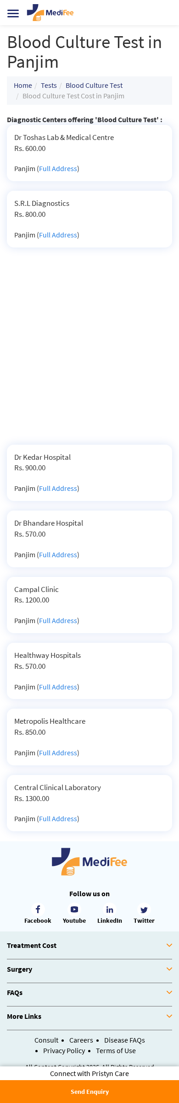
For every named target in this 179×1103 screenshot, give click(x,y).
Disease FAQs (124, 1039)
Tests (49, 85)
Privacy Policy (64, 1050)
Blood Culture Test (94, 85)
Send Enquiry (90, 1091)
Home (23, 85)
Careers (81, 1039)
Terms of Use (116, 1050)
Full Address (58, 168)
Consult (46, 1039)
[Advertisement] (89, 351)
